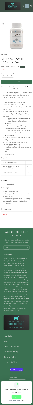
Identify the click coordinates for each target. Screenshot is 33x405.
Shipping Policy (11, 352)
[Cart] (31, 6)
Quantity (3, 72)
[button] (2, 6)
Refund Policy (10, 357)
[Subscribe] (27, 247)
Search (7, 341)
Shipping (3, 69)
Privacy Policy (10, 362)
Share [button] (5, 214)
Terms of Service (12, 346)
